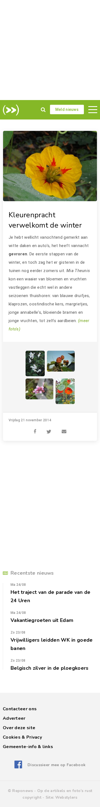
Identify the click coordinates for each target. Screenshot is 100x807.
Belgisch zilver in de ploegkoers (50, 668)
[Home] (10, 110)
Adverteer (14, 718)
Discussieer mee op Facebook (57, 765)
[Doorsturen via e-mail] (64, 428)
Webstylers (66, 797)
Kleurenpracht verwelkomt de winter (45, 220)
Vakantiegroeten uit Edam (42, 620)
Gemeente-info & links (28, 747)
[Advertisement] (50, 50)
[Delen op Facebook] (35, 428)
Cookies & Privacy (22, 737)
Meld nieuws (67, 109)
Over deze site (19, 728)
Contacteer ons (20, 709)
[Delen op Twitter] (48, 428)
